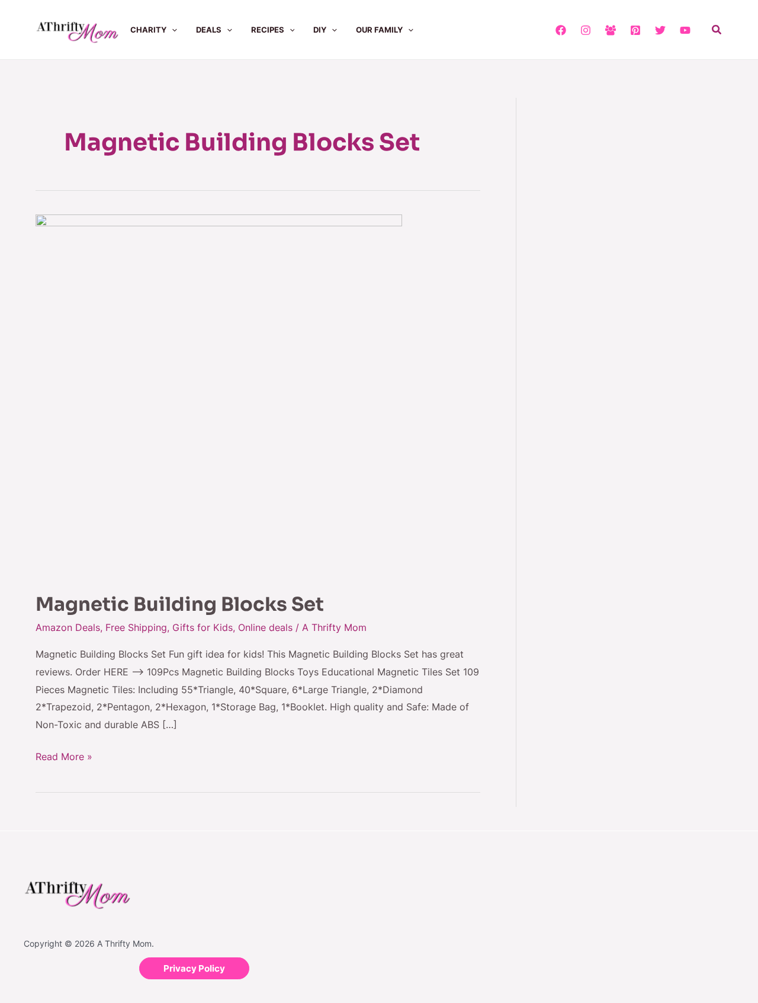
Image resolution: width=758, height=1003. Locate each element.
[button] (171, 29)
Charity (148, 29)
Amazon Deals (68, 627)
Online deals (265, 627)
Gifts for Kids (202, 627)
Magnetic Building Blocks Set (180, 604)
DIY (319, 29)
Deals (208, 29)
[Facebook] (560, 30)
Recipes (267, 29)
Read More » (64, 755)
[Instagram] (585, 30)
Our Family (379, 29)
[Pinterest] (635, 30)
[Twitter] (660, 30)
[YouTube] (685, 30)
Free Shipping (136, 627)
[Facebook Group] (610, 30)
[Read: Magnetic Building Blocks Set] (219, 395)
